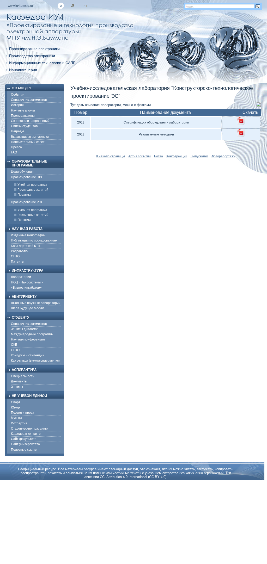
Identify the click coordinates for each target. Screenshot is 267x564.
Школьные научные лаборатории (35, 303)
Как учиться (35, 360)
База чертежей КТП (25, 246)
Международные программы (32, 334)
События (18, 94)
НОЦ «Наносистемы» (27, 282)
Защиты (17, 387)
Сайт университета (25, 444)
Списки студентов (24, 126)
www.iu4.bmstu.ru (20, 6)
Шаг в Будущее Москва (28, 308)
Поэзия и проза (22, 412)
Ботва (158, 156)
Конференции (176, 156)
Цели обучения (22, 171)
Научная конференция (28, 339)
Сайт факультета (24, 439)
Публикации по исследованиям (34, 240)
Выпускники (199, 156)
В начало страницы (110, 156)
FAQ (14, 152)
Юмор (15, 407)
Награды (17, 131)
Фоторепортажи (223, 156)
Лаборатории (21, 277)
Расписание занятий (32, 189)
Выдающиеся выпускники (30, 137)
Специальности (22, 376)
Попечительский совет (28, 142)
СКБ (14, 344)
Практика (24, 194)
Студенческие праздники (29, 428)
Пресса (16, 147)
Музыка (16, 418)
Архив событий (139, 156)
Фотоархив (19, 423)
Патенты (17, 261)
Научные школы (23, 110)
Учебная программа (32, 185)
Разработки (19, 251)
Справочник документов (29, 100)
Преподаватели (23, 115)
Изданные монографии (28, 235)
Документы (19, 381)
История (17, 105)
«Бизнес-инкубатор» (26, 287)
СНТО (15, 256)
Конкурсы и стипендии (27, 355)
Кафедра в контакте (26, 434)
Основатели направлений (30, 121)
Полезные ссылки (24, 449)
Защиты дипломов (24, 329)
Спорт (15, 402)
